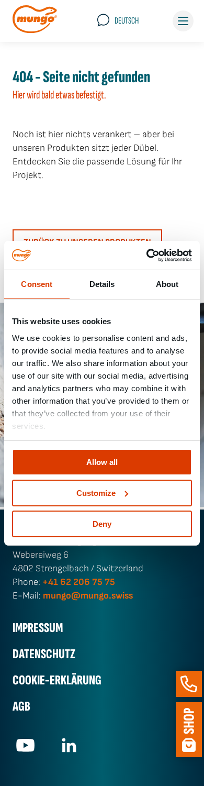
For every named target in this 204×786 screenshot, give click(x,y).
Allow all (102, 462)
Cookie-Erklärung (57, 680)
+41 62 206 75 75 (78, 582)
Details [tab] (102, 284)
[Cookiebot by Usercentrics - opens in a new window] (146, 255)
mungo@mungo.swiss (88, 595)
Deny (102, 523)
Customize (96, 493)
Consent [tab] (36, 284)
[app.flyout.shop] (189, 729)
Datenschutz (44, 654)
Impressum (38, 628)
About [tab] (167, 284)
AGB (21, 707)
